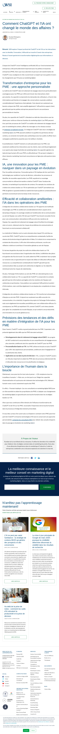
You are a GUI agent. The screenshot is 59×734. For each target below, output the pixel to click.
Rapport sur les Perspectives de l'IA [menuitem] (20, 693)
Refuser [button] (33, 730)
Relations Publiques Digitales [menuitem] (34, 673)
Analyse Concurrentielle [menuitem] (35, 654)
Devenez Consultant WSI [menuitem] (22, 682)
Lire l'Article (15, 581)
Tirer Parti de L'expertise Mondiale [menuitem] (49, 669)
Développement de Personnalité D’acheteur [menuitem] (35, 657)
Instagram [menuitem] (7, 685)
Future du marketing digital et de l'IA (13, 19)
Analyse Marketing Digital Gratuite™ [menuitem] (22, 709)
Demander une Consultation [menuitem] (19, 679)
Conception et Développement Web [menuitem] (35, 665)
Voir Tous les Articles (10, 512)
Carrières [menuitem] (18, 665)
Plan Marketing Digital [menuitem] (35, 687)
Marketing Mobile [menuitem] (34, 705)
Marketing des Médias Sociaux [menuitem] (35, 679)
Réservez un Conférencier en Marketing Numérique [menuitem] (50, 679)
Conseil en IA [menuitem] (33, 714)
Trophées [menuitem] (18, 661)
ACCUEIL (5, 12)
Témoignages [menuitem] (47, 660)
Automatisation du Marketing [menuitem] (34, 699)
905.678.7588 (50, 8)
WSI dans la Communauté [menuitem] (22, 668)
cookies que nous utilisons (43, 721)
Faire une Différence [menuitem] (48, 655)
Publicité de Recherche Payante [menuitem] (35, 690)
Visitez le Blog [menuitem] (47, 689)
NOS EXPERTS (37, 12)
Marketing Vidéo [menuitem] (34, 707)
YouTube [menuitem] (7, 683)
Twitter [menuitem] (6, 679)
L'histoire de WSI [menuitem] (20, 656)
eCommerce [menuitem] (33, 668)
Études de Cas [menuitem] (47, 658)
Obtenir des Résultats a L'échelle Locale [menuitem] (49, 673)
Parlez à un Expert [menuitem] (48, 676)
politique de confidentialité (10, 723)
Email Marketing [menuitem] (34, 702)
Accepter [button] (26, 730)
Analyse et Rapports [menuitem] (34, 709)
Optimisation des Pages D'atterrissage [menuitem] (35, 661)
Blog (54, 12)
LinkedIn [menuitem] (7, 681)
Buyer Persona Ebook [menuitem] (21, 712)
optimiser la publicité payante (13, 129)
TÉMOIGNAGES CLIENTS (25, 12)
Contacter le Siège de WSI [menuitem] (22, 676)
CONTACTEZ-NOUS (46, 12)
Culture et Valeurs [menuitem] (20, 663)
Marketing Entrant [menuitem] (34, 676)
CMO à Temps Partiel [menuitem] (35, 712)
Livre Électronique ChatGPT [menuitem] (20, 697)
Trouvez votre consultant (45, 3)
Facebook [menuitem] (7, 676)
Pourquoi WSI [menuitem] (19, 654)
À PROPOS (11, 12)
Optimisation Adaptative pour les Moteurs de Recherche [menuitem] (35, 695)
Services (18, 12)
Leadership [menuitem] (18, 658)
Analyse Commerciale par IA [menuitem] (22, 705)
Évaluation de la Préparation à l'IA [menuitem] (20, 701)
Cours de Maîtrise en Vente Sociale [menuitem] (36, 683)
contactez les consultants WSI (22, 420)
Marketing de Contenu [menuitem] (35, 670)
